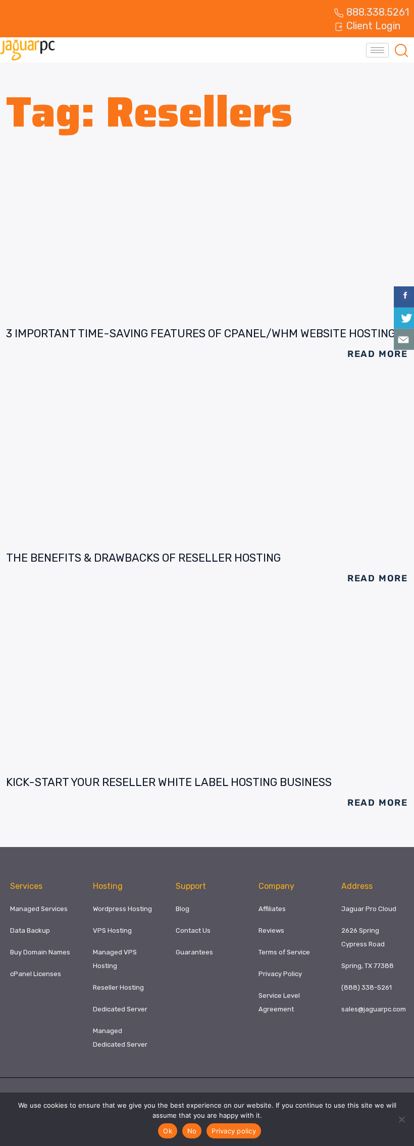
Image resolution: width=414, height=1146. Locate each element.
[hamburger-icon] (377, 50)
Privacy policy (234, 1131)
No (192, 1131)
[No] (401, 1119)
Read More (377, 354)
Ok (167, 1131)
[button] (401, 50)
